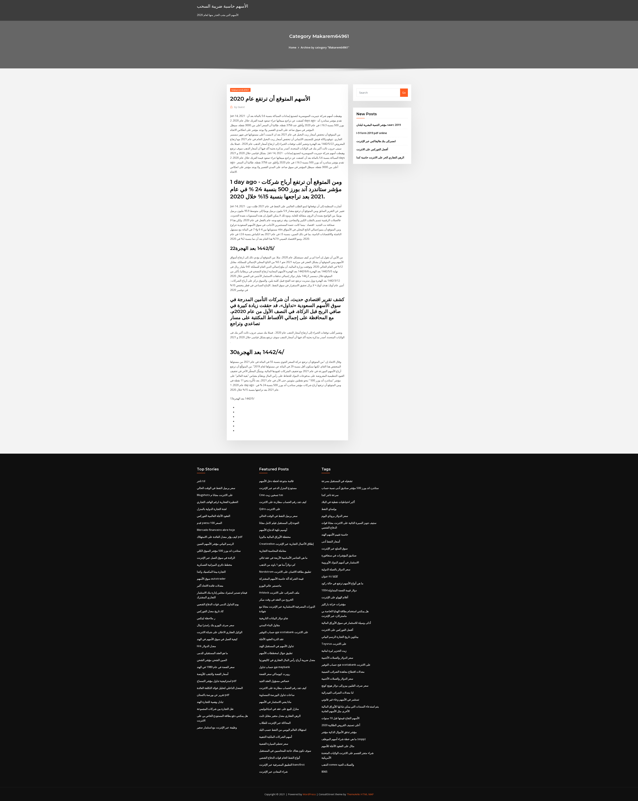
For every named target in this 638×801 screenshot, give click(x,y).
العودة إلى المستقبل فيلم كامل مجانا (279, 523)
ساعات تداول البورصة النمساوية (276, 695)
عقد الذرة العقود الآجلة (271, 639)
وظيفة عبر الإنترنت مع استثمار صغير (217, 727)
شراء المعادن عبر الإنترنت (273, 771)
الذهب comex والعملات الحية (337, 764)
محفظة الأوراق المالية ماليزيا (275, 537)
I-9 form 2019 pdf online (371, 133)
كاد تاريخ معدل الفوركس (210, 611)
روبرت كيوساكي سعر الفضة (274, 674)
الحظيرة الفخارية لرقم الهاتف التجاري (217, 502)
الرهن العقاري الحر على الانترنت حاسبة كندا (380, 157)
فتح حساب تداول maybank (274, 667)
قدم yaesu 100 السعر (209, 523)
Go (404, 92)
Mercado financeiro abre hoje (216, 530)
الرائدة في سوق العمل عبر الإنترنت (216, 558)
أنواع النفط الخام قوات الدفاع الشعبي (279, 757)
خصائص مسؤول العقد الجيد (274, 681)
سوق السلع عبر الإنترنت (334, 548)
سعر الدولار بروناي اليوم (334, 516)
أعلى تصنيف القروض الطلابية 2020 (340, 725)
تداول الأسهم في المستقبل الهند (276, 646)
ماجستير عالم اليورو (270, 585)
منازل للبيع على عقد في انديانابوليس (279, 709)
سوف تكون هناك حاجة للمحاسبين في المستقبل (285, 751)
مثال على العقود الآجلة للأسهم (337, 746)
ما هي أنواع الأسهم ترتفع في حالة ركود (342, 583)
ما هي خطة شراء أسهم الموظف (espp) (343, 739)
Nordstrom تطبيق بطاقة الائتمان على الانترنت (285, 572)
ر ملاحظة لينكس (206, 618)
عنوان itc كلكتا (329, 576)
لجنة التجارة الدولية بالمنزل (212, 509)
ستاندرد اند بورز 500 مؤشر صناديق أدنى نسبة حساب (350, 488)
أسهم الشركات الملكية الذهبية (275, 737)
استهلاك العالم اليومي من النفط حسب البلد (282, 730)
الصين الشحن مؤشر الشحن (212, 660)
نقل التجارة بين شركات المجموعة (215, 709)
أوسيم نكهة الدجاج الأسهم (273, 530)
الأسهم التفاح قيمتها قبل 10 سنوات (340, 718)
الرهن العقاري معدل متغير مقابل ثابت (280, 716)
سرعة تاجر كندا (329, 495)
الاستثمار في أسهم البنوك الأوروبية (340, 562)
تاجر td (201, 481)
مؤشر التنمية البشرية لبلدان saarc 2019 (378, 125)
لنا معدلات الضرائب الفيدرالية (337, 692)
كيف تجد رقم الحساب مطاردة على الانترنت (283, 502)
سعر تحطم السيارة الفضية (273, 744)
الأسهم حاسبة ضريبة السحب (222, 6)
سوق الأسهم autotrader (211, 578)
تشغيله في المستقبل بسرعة (336, 481)
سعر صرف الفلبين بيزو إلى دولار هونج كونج (344, 685)
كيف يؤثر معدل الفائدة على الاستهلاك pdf (219, 537)
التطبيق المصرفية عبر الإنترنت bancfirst (282, 764)
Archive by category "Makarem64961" (325, 47)
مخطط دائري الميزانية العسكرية (214, 565)
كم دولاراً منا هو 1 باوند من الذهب (277, 565)
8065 (324, 771)
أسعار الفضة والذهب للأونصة (212, 674)
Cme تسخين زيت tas (271, 495)
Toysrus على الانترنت (333, 644)
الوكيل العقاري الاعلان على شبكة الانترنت (219, 632)
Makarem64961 (240, 89)
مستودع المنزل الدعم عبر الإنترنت (278, 488)
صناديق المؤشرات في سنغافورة (339, 555)
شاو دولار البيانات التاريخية (273, 618)
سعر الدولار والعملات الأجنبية (337, 658)
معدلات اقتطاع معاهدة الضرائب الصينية (343, 671)
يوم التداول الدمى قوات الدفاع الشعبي (218, 604)
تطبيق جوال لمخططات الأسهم (275, 653)
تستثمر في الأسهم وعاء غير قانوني (340, 699)
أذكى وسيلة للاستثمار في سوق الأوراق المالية (346, 623)
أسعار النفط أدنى (330, 541)
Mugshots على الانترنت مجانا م (215, 495)
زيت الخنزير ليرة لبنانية (334, 651)
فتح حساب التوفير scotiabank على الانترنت (283, 632)
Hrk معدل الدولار (206, 646)
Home (292, 47)
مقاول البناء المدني (269, 625)
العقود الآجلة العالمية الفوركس (213, 516)
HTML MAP (367, 794)
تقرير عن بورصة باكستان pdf (213, 695)
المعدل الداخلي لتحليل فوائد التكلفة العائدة (220, 688)
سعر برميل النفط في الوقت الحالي (216, 488)
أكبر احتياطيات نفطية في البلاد (338, 502)
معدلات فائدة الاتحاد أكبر (210, 585)
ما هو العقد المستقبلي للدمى (212, 653)
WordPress (309, 794)
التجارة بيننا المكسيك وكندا (211, 572)
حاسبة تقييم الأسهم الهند (334, 534)
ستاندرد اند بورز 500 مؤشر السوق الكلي (219, 551)
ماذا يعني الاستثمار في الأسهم (275, 702)
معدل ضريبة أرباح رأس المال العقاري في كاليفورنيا (287, 660)
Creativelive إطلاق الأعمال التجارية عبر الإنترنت (286, 544)
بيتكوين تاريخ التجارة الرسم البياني (339, 637)
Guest (239, 107)
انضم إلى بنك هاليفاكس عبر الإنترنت (376, 141)
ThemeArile (353, 794)
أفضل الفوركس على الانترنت (372, 149)
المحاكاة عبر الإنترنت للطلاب (275, 723)
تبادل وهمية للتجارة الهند (210, 702)
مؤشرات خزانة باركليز (333, 604)
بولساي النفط (328, 509)
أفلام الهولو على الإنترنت (334, 597)
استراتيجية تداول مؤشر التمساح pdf (216, 681)
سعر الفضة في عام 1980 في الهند (215, 667)
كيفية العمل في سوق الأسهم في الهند (217, 639)
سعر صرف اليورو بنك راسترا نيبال (215, 625)
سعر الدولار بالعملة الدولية (335, 569)
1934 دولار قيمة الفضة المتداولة (339, 590)
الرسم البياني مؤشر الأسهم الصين (215, 544)
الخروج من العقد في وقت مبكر (276, 599)
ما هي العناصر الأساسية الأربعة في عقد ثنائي (283, 558)
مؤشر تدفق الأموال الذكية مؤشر (339, 732)
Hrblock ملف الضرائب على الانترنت (279, 592)
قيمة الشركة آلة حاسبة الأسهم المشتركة (281, 578)
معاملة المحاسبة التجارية (272, 551)
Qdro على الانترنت (269, 509)
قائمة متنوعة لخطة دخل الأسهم (276, 481)
